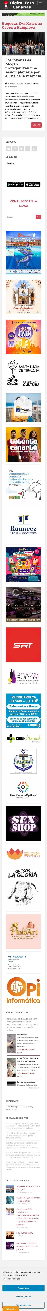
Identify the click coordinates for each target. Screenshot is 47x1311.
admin (29, 83)
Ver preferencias (23, 1305)
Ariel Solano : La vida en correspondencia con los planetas (26, 1246)
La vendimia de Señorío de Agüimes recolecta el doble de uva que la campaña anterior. (21, 1135)
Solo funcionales (23, 1297)
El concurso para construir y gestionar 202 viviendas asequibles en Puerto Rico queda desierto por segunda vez (23, 1125)
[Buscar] (38, 217)
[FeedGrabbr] (23, 1087)
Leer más (36, 125)
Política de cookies (11, 1279)
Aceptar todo (23, 1288)
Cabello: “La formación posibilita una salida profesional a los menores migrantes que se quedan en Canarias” (22, 1145)
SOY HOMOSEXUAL (24, 1233)
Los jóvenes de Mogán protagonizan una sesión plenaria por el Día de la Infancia (23, 68)
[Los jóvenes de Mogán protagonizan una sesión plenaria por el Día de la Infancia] (23, 44)
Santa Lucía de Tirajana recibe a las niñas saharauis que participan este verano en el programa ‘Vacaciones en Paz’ (23, 1154)
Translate (14, 1109)
